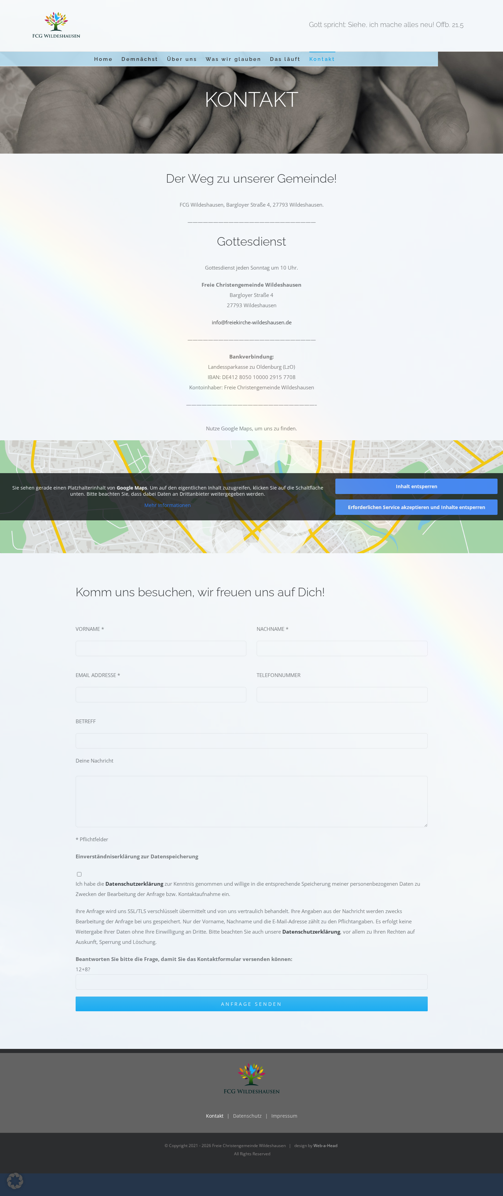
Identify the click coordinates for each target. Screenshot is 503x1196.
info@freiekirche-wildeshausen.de (252, 322)
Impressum (284, 1116)
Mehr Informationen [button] (167, 505)
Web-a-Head (325, 1145)
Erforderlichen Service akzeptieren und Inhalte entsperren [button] (416, 507)
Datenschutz (247, 1116)
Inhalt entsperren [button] (416, 486)
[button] (15, 1181)
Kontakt (214, 1116)
